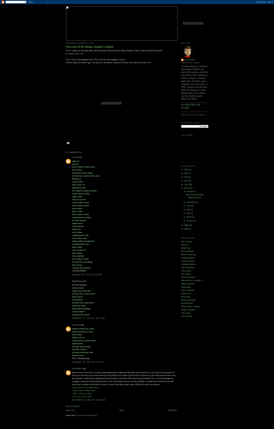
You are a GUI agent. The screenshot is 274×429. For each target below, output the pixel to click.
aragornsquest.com (76, 54)
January (190, 221)
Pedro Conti (186, 293)
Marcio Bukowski (188, 277)
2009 (186, 225)
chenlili (75, 157)
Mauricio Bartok (187, 284)
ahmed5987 (77, 368)
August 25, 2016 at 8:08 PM (87, 275)
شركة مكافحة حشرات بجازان (83, 390)
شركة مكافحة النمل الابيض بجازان (85, 387)
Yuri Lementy (186, 316)
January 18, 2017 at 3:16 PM (88, 362)
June (189, 206)
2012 (186, 181)
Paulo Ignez (186, 287)
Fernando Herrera (188, 264)
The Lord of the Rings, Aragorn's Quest (89, 46)
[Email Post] (68, 143)
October (190, 191)
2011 (186, 184)
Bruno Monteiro (187, 251)
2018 (186, 170)
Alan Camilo (190, 60)
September (191, 202)
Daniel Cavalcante (188, 254)
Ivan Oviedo (186, 271)
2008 (186, 229)
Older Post (172, 410)
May (189, 210)
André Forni (186, 248)
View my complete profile (193, 115)
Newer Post (70, 410)
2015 (186, 173)
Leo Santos (186, 274)
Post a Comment (73, 406)
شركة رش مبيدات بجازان (82, 393)
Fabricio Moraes (188, 261)
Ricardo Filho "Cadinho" (191, 306)
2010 (186, 188)
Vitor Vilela (185, 313)
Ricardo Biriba (187, 303)
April (189, 213)
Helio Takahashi (187, 267)
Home (121, 410)
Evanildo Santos (188, 258)
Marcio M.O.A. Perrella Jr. (192, 280)
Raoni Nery (185, 297)
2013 (186, 177)
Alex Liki (184, 245)
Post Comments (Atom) (87, 415)
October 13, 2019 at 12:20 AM (88, 400)
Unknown (76, 325)
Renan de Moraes (188, 300)
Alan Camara (186, 241)
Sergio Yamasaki (188, 310)
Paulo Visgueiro (187, 290)
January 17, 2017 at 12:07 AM (88, 318)
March (189, 217)
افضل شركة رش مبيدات (81, 396)
